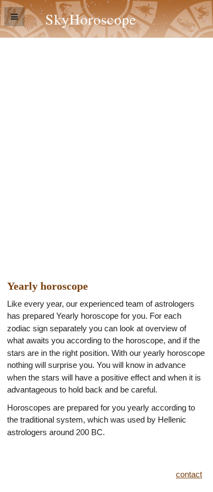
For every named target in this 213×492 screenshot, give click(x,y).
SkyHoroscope (91, 18)
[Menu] (14, 16)
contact (189, 474)
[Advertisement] (106, 149)
